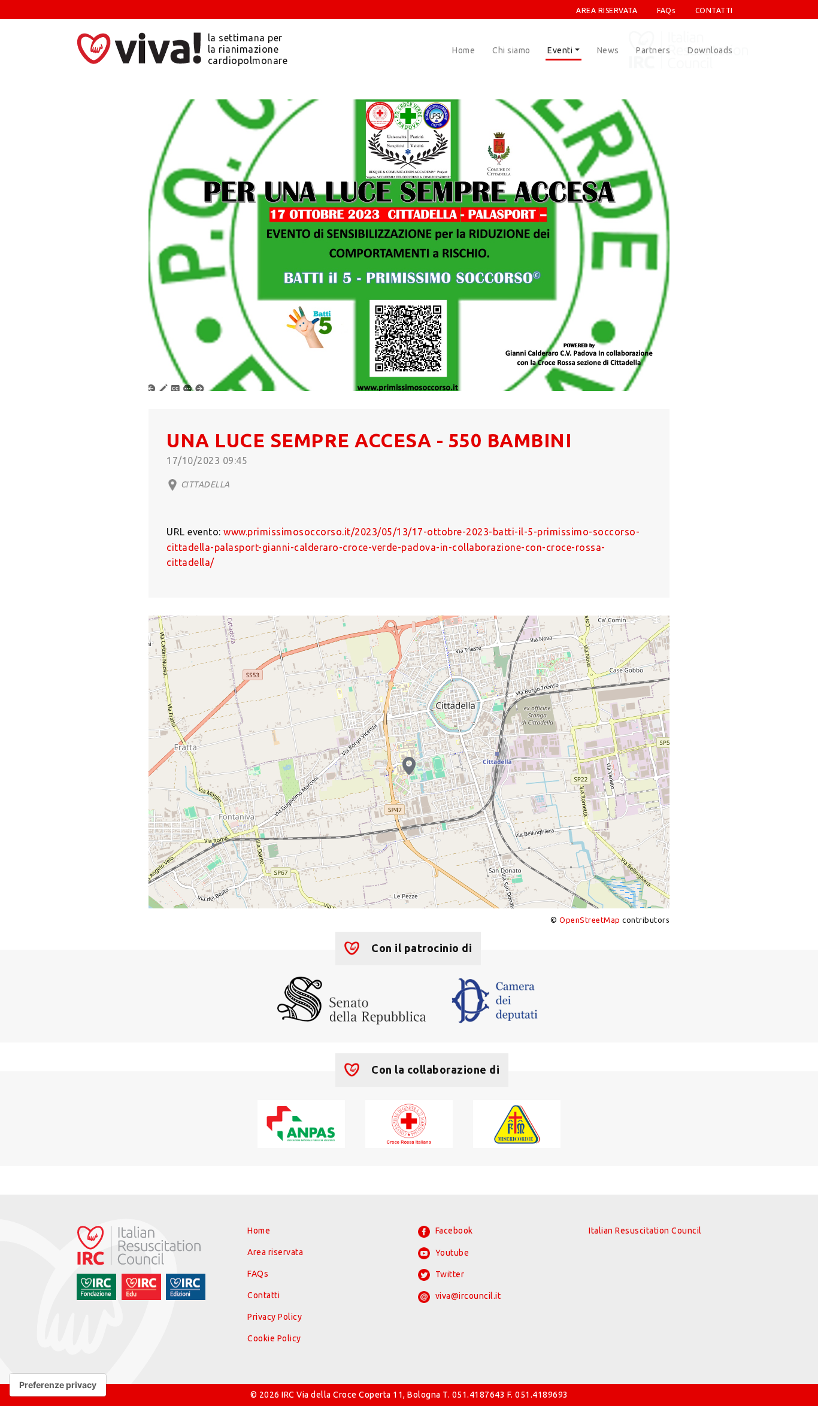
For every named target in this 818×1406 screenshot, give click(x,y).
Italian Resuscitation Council (645, 1230)
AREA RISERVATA (606, 10)
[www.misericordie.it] (516, 1122)
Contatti (263, 1295)
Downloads (710, 50)
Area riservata (275, 1252)
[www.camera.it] (495, 999)
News (608, 50)
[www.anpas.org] (301, 1122)
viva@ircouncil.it (467, 1296)
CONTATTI (714, 10)
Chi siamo (511, 50)
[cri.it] (408, 1122)
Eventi (559, 50)
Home (463, 50)
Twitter (448, 1274)
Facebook (453, 1230)
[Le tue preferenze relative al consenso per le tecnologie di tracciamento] (58, 1385)
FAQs (666, 10)
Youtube (451, 1252)
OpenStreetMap (589, 920)
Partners (653, 50)
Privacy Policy (274, 1317)
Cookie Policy (274, 1338)
